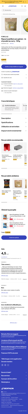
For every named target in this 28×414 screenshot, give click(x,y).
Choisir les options (14, 237)
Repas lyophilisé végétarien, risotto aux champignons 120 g (17, 192)
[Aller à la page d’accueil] (12, 6)
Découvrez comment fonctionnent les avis (10, 258)
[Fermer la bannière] (26, 2)
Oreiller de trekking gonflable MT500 (17, 156)
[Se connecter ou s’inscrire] (22, 6)
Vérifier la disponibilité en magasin (14, 66)
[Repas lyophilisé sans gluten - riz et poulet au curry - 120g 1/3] (10, 25)
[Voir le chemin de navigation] (1, 14)
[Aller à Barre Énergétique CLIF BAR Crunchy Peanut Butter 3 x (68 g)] (5, 217)
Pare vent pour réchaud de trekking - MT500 (7, 156)
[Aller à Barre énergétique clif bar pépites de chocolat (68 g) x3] (5, 225)
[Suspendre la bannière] (24, 2)
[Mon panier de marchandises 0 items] (25, 6)
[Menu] (2, 6)
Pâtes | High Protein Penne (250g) (6, 191)
